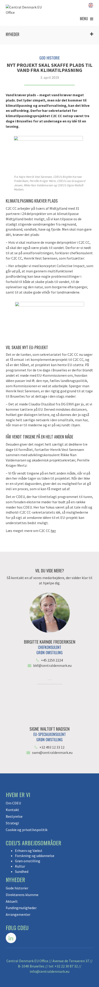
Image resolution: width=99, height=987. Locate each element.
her (53, 530)
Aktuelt (12, 901)
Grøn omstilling (27, 861)
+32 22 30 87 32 (66, 966)
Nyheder (12, 34)
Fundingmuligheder (21, 907)
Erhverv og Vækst (28, 850)
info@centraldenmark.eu (49, 971)
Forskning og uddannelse (34, 855)
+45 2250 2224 (52, 660)
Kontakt (12, 809)
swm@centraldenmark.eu (52, 752)
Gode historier (17, 888)
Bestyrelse (14, 816)
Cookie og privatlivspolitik (26, 829)
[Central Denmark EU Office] (26, 10)
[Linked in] (11, 938)
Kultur (20, 866)
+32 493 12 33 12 (51, 747)
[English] (90, 5)
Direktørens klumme (22, 894)
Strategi (12, 823)
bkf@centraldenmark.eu (52, 665)
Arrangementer (18, 914)
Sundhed (21, 871)
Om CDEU (13, 803)
